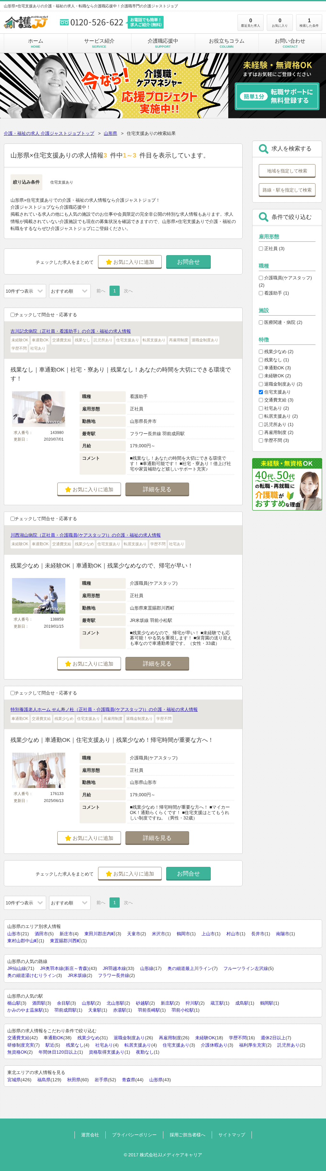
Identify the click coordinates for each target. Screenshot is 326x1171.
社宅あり (104, 1045)
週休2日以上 (273, 1037)
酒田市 (41, 933)
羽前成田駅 (65, 1010)
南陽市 (282, 933)
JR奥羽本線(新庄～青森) (64, 968)
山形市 (14, 933)
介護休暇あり (214, 1045)
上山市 (208, 933)
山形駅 (88, 1003)
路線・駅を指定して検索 (287, 189)
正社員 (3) (274, 248)
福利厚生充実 (252, 1045)
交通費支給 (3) (278, 399)
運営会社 (90, 1134)
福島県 (44, 1079)
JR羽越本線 (114, 968)
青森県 (128, 1079)
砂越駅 (142, 1003)
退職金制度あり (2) (282, 384)
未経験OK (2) (277, 375)
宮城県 (14, 1079)
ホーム (35, 43)
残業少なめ (88, 1037)
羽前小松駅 (183, 1010)
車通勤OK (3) (277, 367)
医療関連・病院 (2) (282, 322)
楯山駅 (14, 1003)
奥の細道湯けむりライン (31, 975)
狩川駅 (192, 1003)
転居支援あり (137, 1045)
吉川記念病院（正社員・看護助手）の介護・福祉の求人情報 (71, 331)
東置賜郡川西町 (65, 940)
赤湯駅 (119, 1010)
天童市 (133, 933)
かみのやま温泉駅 (25, 1010)
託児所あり (288, 1045)
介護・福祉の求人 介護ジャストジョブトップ (49, 133)
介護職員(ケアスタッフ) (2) (285, 281)
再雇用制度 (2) (278, 432)
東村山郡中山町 (23, 940)
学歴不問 (238, 1037)
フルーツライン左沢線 (245, 968)
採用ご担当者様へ (187, 1134)
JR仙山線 (16, 968)
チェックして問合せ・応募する (46, 314)
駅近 (50, 1045)
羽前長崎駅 (149, 1010)
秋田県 (74, 1079)
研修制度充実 (20, 1045)
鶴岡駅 (266, 1003)
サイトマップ (231, 1134)
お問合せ (188, 262)
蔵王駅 (217, 1003)
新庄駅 (167, 1003)
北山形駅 (115, 1003)
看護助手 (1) (276, 293)
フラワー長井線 (113, 975)
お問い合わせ (290, 43)
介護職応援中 (163, 43)
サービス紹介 (99, 43)
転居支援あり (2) (280, 416)
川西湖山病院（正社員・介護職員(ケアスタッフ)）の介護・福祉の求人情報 (86, 535)
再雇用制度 (170, 1037)
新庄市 (66, 933)
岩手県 (101, 1079)
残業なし (75, 1045)
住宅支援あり (277, 391)
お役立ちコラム (226, 43)
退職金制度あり (129, 1037)
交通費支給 (18, 1037)
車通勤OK (53, 1037)
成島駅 (242, 1003)
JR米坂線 (77, 975)
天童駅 (95, 1010)
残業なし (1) (276, 359)
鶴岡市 (183, 933)
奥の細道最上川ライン (189, 968)
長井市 (258, 933)
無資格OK (17, 1052)
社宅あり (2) (276, 408)
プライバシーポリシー (134, 1134)
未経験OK (205, 1037)
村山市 (233, 933)
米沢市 (158, 933)
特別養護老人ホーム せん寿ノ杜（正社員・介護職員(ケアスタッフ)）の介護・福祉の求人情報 (104, 709)
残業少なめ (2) (278, 351)
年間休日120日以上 (58, 1052)
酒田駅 (39, 1003)
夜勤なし (145, 1052)
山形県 (110, 133)
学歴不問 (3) (276, 440)
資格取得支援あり (106, 1052)
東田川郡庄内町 (100, 933)
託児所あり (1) (278, 424)
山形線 (146, 968)
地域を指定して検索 (287, 170)
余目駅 (63, 1003)
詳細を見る (157, 489)
